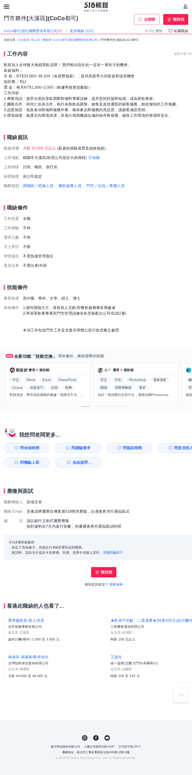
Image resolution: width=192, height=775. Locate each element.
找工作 (36, 39)
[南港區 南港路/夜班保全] (52, 666)
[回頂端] (180, 695)
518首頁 (23, 39)
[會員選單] (185, 6)
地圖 (96, 158)
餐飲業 (47, 39)
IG (85, 738)
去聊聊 (149, 19)
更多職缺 (82, 31)
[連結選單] (6, 6)
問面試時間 (132, 448)
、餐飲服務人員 (68, 186)
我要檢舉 (116, 584)
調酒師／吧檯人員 (38, 186)
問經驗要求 (81, 448)
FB (96, 738)
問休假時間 (29, 448)
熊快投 (179, 19)
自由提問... (82, 462)
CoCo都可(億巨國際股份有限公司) (76, 39)
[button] (85, 406)
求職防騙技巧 (113, 552)
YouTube (107, 738)
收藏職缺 (181, 31)
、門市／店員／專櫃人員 (103, 186)
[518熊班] (96, 7)
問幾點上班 (29, 462)
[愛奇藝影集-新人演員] (52, 630)
